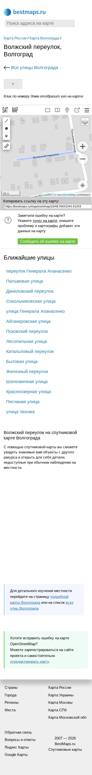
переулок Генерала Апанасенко (39, 271)
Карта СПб (57, 710)
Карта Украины (61, 695)
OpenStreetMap (66, 194)
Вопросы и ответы (20, 740)
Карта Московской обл (67, 717)
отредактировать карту (29, 661)
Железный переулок (27, 371)
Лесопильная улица (26, 341)
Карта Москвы (60, 702)
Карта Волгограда (44, 38)
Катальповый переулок (30, 351)
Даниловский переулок (29, 291)
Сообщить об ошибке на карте (47, 241)
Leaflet (48, 194)
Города (10, 695)
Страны (11, 687)
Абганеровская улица (28, 321)
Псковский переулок (27, 331)
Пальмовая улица (24, 281)
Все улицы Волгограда (34, 67)
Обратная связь (18, 732)
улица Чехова (20, 411)
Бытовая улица (22, 361)
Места (10, 710)
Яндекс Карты (17, 747)
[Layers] (85, 121)
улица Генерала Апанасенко (35, 311)
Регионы (12, 702)
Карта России (15, 38)
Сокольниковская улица (30, 301)
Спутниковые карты (65, 749)
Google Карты (16, 754)
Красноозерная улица (28, 391)
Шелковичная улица (27, 381)
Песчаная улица (22, 401)
